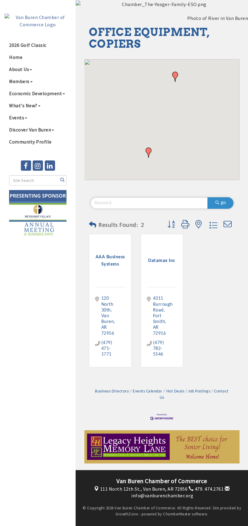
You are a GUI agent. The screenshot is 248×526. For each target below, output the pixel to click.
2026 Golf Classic (28, 45)
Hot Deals (175, 391)
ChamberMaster (177, 514)
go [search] (223, 202)
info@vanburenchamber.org (162, 495)
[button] (148, 152)
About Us (19, 69)
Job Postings (199, 391)
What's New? (23, 105)
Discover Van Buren (30, 130)
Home (15, 57)
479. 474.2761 (209, 489)
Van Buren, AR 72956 (144, 489)
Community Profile (30, 142)
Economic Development (35, 93)
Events (16, 118)
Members (19, 81)
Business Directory (112, 391)
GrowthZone (127, 514)
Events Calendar (147, 391)
